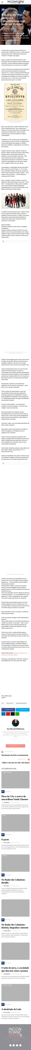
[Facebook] (14, 1045)
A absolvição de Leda (11, 1009)
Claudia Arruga (7, 930)
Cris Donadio (6, 802)
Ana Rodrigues (7, 973)
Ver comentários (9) (14, 745)
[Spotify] (20, 1045)
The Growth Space (16, 1037)
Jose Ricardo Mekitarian (9, 28)
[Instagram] (10, 1045)
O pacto (5, 839)
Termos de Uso (15, 1040)
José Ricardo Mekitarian (21, 703)
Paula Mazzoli (7, 842)
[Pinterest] (17, 1045)
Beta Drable (6, 885)
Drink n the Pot (10, 703)
